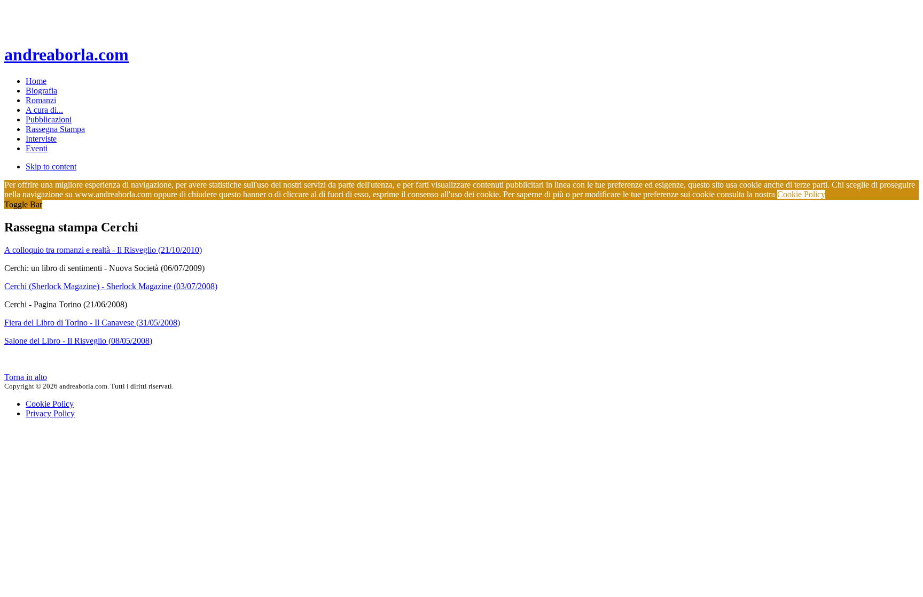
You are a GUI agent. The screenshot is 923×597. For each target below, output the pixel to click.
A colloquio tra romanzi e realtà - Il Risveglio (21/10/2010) (103, 249)
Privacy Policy (50, 413)
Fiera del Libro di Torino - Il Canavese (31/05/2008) (92, 322)
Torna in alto (25, 377)
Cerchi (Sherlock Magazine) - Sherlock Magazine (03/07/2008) (110, 286)
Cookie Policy (801, 194)
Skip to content (51, 166)
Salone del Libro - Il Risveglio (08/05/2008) (78, 340)
